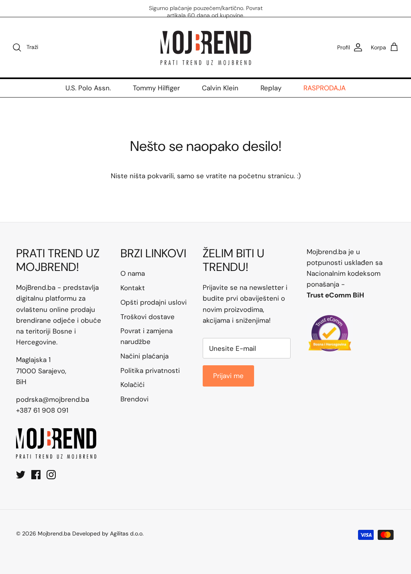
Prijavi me (228, 375)
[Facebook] (36, 474)
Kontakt (132, 287)
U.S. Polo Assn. (88, 87)
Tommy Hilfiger (156, 87)
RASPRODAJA (324, 87)
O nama (132, 273)
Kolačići (132, 384)
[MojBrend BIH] (205, 47)
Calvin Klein (220, 87)
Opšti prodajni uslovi (153, 302)
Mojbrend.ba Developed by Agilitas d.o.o (90, 533)
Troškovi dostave (147, 316)
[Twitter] (20, 474)
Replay (270, 87)
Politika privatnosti (150, 370)
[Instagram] (51, 474)
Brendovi (134, 399)
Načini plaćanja (144, 356)
